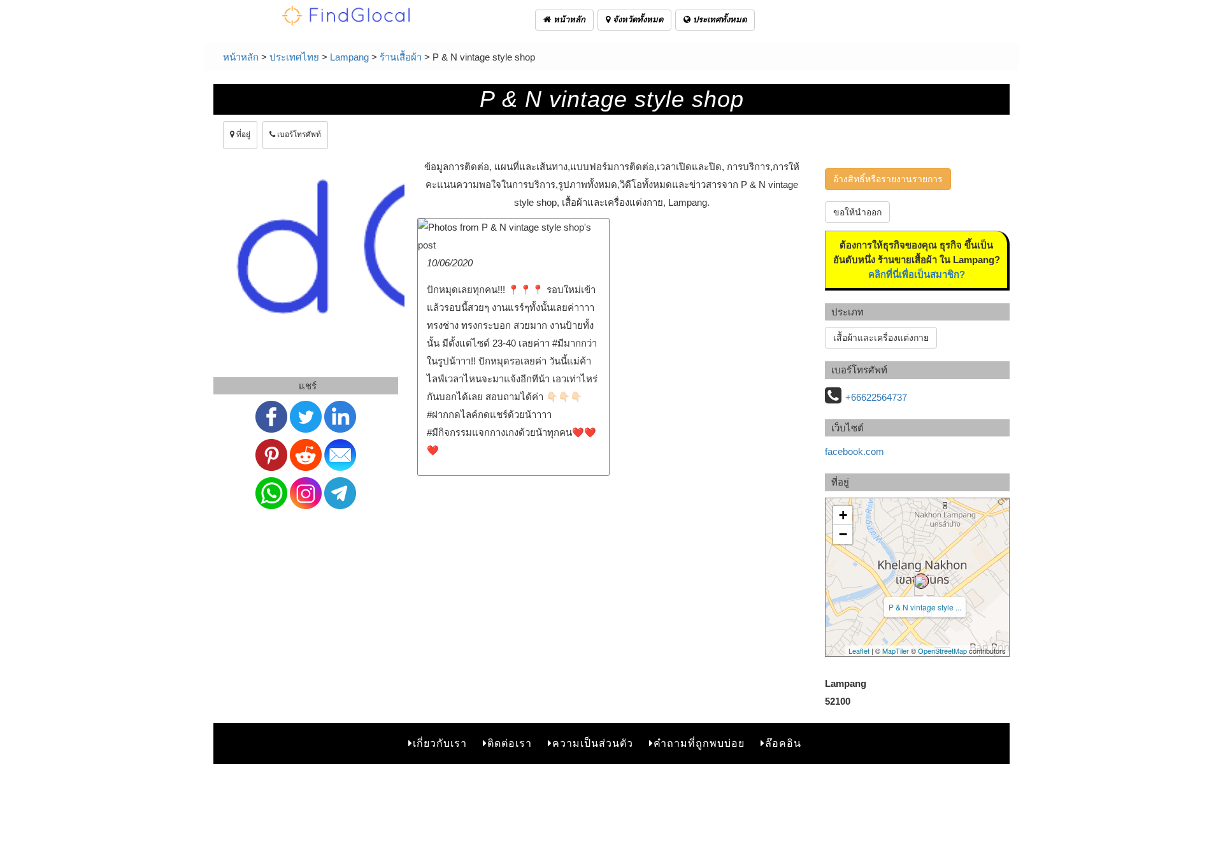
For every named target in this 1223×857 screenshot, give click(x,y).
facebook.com (854, 451)
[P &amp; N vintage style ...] (921, 581)
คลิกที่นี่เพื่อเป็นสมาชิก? (916, 274)
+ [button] (843, 515)
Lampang (349, 57)
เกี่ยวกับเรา (440, 743)
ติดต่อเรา (509, 743)
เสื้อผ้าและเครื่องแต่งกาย (881, 338)
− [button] (843, 534)
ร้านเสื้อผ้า (401, 57)
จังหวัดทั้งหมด (636, 19)
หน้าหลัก (568, 19)
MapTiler (895, 650)
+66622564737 (876, 397)
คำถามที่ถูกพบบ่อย (699, 743)
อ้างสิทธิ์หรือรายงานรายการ (888, 179)
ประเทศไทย (294, 57)
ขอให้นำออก (857, 212)
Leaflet (858, 650)
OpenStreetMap (942, 650)
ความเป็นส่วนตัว (592, 743)
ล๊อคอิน (783, 743)
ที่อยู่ (242, 134)
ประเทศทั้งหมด (718, 19)
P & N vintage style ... (925, 606)
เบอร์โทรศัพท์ (298, 134)
